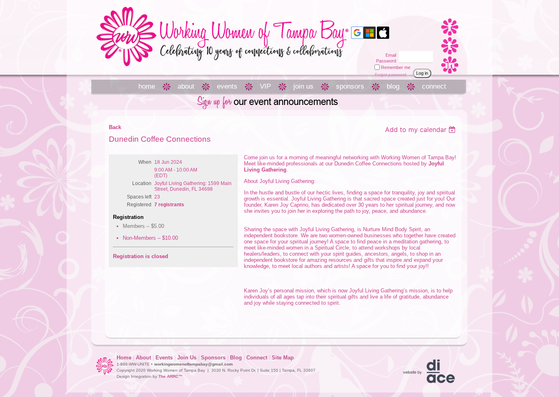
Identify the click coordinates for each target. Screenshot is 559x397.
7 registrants (169, 204)
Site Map (283, 358)
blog (393, 86)
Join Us (186, 358)
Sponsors (213, 358)
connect (434, 86)
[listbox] (421, 129)
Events (164, 358)
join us (303, 86)
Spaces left (139, 197)
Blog (236, 358)
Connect (256, 358)
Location (141, 183)
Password (384, 60)
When (144, 162)
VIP (265, 86)
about (186, 86)
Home (124, 358)
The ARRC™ (170, 376)
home (146, 86)
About (143, 358)
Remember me (395, 67)
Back (115, 127)
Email (389, 55)
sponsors (350, 86)
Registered (139, 204)
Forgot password (390, 74)
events (227, 86)
